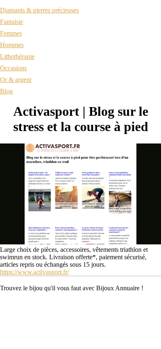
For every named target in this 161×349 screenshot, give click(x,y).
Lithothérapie (17, 56)
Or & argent (15, 79)
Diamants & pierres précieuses (39, 10)
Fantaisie (11, 21)
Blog (6, 91)
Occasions (13, 68)
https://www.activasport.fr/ (34, 271)
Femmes (11, 33)
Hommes (12, 44)
